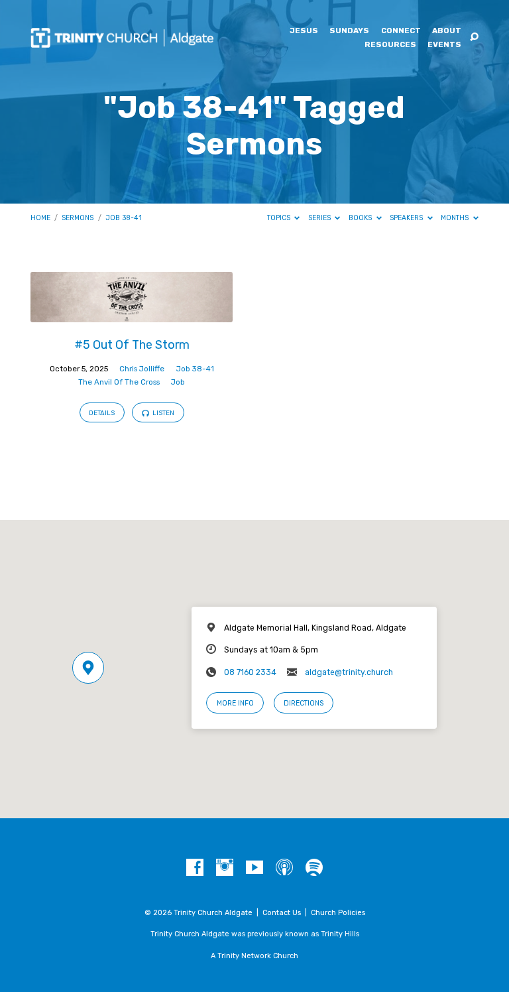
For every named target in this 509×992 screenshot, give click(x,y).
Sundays (349, 31)
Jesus (304, 31)
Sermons (77, 218)
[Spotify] (314, 868)
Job (178, 382)
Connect (401, 31)
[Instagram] (224, 868)
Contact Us (281, 912)
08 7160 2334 (250, 672)
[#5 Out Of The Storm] (131, 315)
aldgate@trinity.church (349, 672)
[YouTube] (254, 868)
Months (456, 218)
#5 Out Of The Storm (132, 344)
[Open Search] (474, 37)
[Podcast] (284, 868)
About (446, 31)
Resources (390, 45)
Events (444, 45)
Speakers (407, 218)
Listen (162, 412)
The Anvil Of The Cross (119, 382)
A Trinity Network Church (254, 956)
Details (102, 412)
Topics (279, 218)
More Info (235, 703)
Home (40, 218)
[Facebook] (194, 868)
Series (320, 218)
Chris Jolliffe (141, 368)
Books (361, 218)
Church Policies (338, 912)
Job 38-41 (123, 218)
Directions (303, 703)
